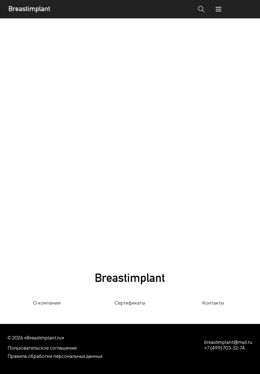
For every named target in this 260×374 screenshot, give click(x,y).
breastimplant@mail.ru (228, 342)
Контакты (213, 303)
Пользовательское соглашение (42, 348)
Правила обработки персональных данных (55, 356)
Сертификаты (129, 303)
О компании (47, 303)
